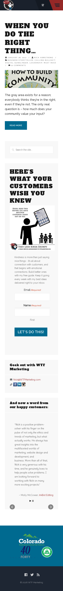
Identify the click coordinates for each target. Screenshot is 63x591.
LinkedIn (19, 384)
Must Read (50, 63)
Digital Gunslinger (16, 63)
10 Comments (18, 65)
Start (30, 501)
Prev (12, 507)
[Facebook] (26, 575)
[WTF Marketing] (8, 5)
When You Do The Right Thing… (27, 38)
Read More (16, 125)
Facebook (15, 384)
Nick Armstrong (43, 57)
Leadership (36, 63)
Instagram (24, 384)
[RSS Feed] (38, 575)
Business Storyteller (20, 60)
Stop (33, 501)
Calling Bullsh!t (45, 60)
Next (50, 507)
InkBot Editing (46, 495)
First (32, 319)
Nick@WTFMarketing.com (27, 379)
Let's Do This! (31, 332)
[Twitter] (32, 575)
